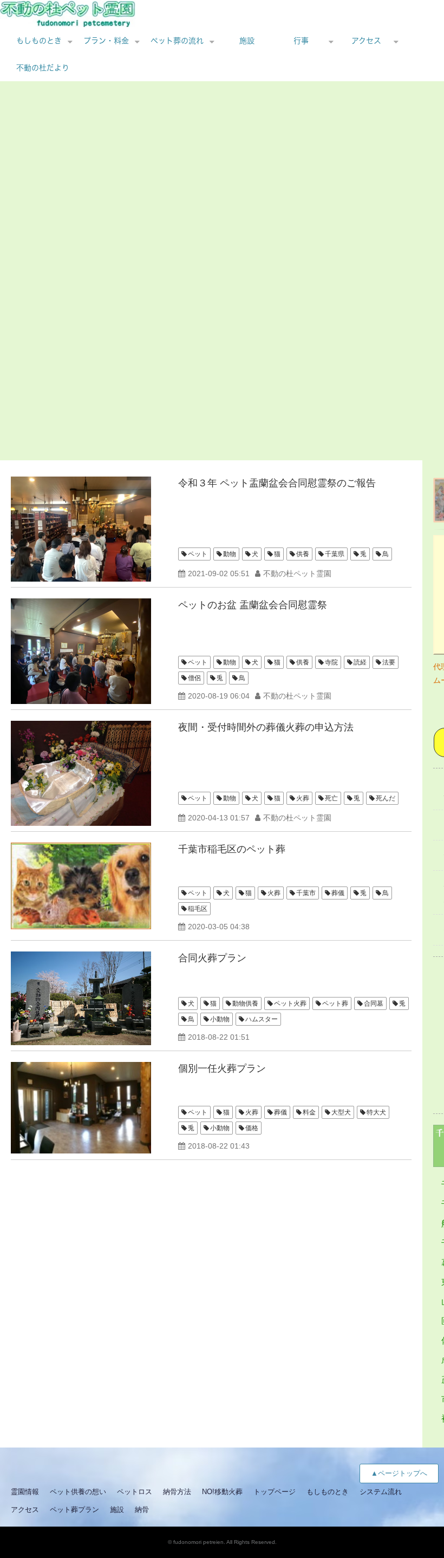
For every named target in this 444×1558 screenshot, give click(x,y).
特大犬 (376, 1112)
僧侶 (194, 678)
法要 (388, 662)
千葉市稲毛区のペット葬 (231, 849)
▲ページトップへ (399, 1473)
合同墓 (373, 1003)
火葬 (302, 798)
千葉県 (334, 554)
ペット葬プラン (74, 1509)
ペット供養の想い (78, 1492)
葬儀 (337, 893)
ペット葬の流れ (177, 40)
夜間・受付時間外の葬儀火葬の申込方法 (266, 727)
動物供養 (245, 1003)
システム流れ (381, 1492)
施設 (246, 40)
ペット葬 (335, 1003)
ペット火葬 (290, 1003)
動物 (229, 554)
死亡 (331, 798)
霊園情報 (25, 1492)
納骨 (142, 1509)
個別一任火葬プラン (222, 1068)
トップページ (274, 1492)
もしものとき (39, 40)
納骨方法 (177, 1492)
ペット (197, 554)
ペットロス (134, 1492)
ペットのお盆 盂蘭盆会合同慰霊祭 (252, 604)
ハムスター (261, 1019)
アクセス (366, 40)
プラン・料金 (106, 40)
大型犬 (341, 1112)
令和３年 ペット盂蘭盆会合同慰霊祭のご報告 (277, 483)
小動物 (220, 1019)
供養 (302, 554)
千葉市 (306, 893)
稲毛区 (197, 908)
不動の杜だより (42, 67)
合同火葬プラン (212, 958)
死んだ (385, 798)
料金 (309, 1112)
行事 (301, 40)
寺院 (331, 662)
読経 (360, 662)
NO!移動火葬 (222, 1492)
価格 (251, 1128)
